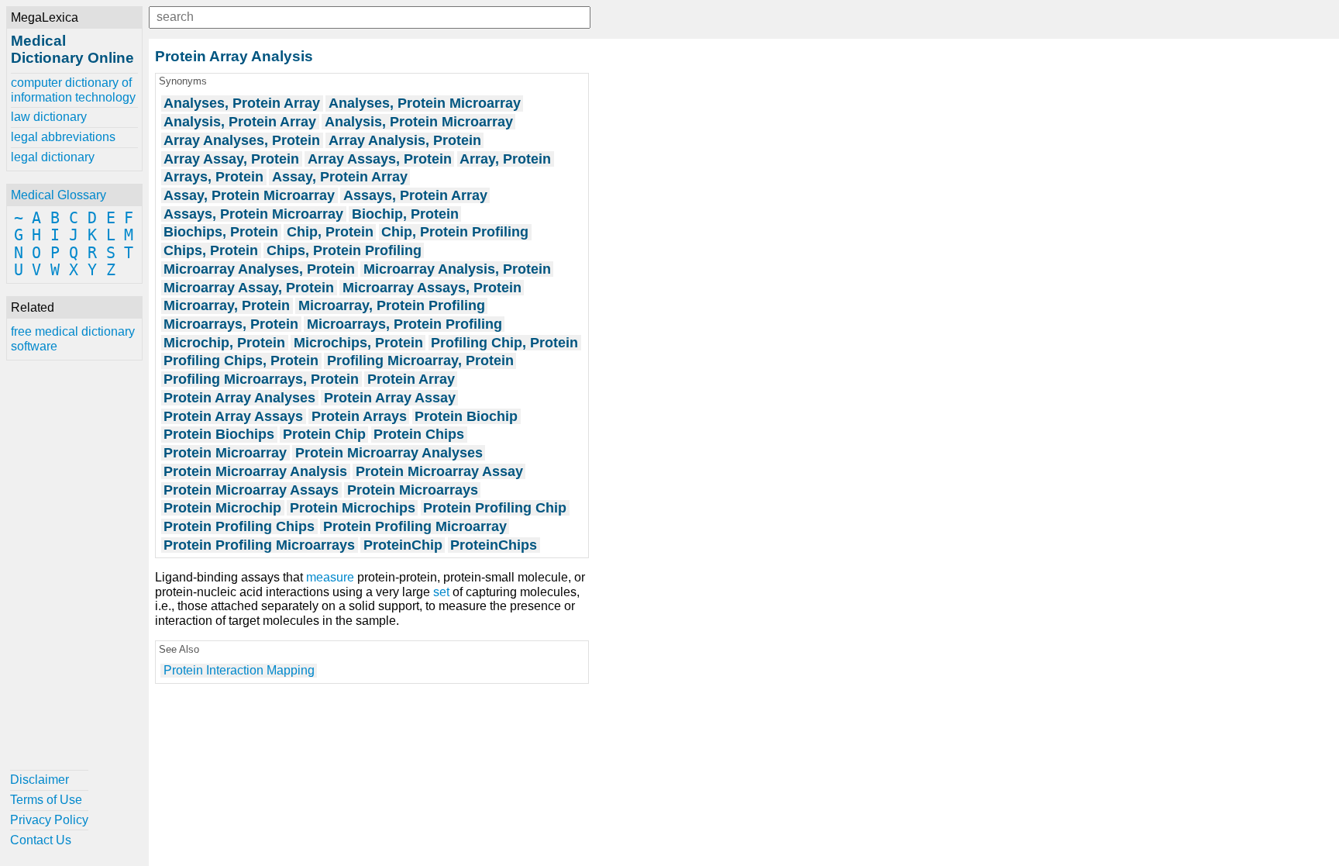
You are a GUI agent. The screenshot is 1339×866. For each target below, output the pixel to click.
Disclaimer (39, 779)
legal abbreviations (63, 136)
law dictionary (49, 116)
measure (330, 577)
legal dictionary (53, 157)
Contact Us (40, 840)
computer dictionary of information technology (73, 89)
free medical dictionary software (73, 338)
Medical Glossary (58, 195)
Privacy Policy (49, 819)
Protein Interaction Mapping (239, 670)
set (441, 592)
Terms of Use (46, 799)
